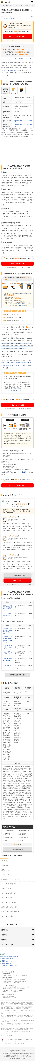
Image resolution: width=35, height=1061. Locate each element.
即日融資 (13, 990)
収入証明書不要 (24, 831)
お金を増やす (18, 981)
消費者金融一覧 (6, 973)
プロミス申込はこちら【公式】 (14, 390)
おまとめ (7, 840)
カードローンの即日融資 (8, 884)
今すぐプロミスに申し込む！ (17, 36)
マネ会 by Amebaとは (6, 1053)
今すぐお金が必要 (21, 979)
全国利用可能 (9, 837)
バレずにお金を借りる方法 (9, 979)
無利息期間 (22, 834)
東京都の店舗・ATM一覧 (17, 675)
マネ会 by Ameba (9, 1015)
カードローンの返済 (7, 898)
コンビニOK (23, 840)
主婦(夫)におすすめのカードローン (11, 996)
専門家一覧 (20, 1053)
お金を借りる (5, 861)
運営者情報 (14, 1053)
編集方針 (32, 1053)
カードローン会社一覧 (8, 972)
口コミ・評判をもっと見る (17, 575)
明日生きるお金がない (8, 981)
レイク (19, 975)
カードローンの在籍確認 (8, 902)
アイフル (5, 975)
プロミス (16, 5)
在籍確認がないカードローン (10, 879)
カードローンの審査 (7, 916)
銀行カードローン (6, 870)
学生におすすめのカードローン (10, 911)
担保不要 (7, 834)
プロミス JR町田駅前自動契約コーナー (7, 615)
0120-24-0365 (26, 105)
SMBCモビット (25, 975)
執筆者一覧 (26, 1053)
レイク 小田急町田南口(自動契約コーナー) (8, 660)
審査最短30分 (23, 837)
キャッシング (5, 874)
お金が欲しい (6, 982)
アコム (9, 975)
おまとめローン (6, 888)
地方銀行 (4, 940)
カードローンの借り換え (8, 893)
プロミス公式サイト (23, 472)
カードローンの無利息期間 (9, 987)
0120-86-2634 (17, 108)
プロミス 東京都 (24, 5)
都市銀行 (4, 935)
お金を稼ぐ (13, 982)
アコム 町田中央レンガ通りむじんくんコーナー (7, 647)
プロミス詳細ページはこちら (23, 58)
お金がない (19, 982)
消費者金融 (4, 865)
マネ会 (2, 5)
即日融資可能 (9, 831)
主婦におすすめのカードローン (10, 907)
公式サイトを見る (17, 580)
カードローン (9, 5)
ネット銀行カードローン (8, 945)
